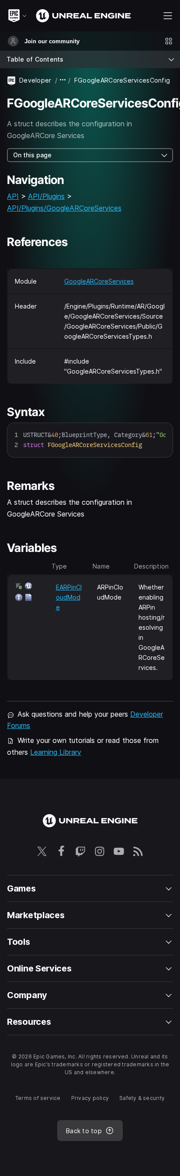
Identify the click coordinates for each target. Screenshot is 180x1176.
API (13, 196)
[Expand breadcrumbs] (63, 80)
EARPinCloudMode (69, 597)
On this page (32, 155)
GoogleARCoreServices (99, 281)
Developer (35, 80)
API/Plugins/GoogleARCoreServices (64, 208)
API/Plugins (46, 196)
